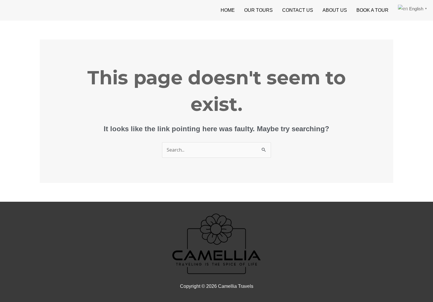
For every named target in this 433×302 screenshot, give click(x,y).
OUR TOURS (258, 10)
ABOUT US (335, 10)
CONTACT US (297, 10)
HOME (228, 10)
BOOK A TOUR (372, 10)
